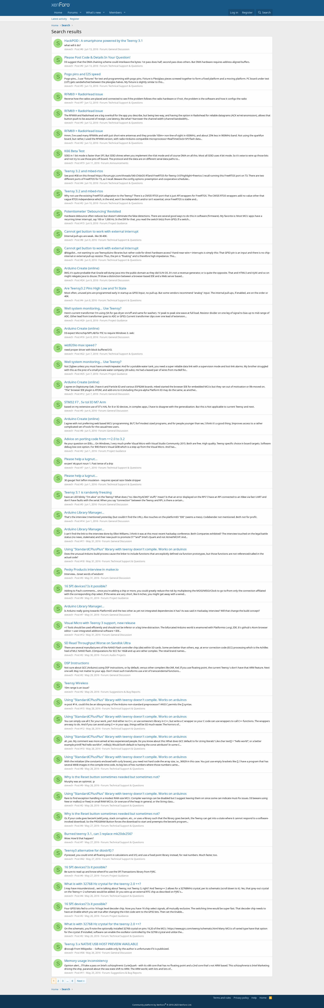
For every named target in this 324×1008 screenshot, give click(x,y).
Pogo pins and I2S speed (82, 74)
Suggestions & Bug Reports (125, 691)
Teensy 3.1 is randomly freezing (88, 492)
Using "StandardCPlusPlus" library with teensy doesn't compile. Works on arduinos (125, 549)
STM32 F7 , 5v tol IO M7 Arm (85, 402)
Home (58, 12)
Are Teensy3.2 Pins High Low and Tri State (95, 288)
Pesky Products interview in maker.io (91, 569)
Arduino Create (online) (81, 268)
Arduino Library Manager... (84, 512)
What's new (93, 12)
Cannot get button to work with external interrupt (101, 231)
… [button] (67, 980)
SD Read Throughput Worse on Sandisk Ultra (97, 643)
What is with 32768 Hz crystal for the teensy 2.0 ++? (102, 884)
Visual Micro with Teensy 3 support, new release (99, 623)
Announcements (119, 163)
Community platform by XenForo (162, 1004)
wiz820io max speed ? (80, 345)
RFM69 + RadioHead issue (83, 94)
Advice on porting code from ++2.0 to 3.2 (94, 439)
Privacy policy (241, 997)
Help (254, 997)
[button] (80, 12)
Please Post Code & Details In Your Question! (97, 57)
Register (74, 18)
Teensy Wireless (76, 683)
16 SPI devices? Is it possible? (85, 586)
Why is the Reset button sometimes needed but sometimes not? (112, 777)
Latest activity (59, 18)
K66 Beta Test (74, 151)
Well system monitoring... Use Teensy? (92, 308)
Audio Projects (118, 655)
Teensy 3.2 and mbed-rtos (83, 171)
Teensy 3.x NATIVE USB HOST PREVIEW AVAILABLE (101, 944)
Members (115, 12)
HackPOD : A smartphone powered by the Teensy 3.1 (103, 40)
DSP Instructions (76, 663)
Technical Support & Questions (125, 66)
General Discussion (118, 49)
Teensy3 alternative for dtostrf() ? (88, 850)
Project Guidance (117, 223)
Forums (73, 12)
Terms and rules (222, 997)
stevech (68, 49)
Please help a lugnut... (81, 459)
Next (79, 980)
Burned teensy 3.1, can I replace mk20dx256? (98, 833)
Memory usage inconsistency (86, 960)
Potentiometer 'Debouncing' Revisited (92, 211)
